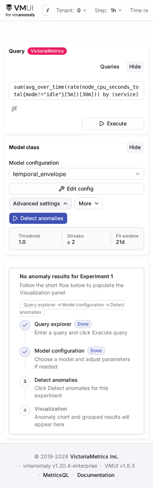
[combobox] (71, 174)
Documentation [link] (95, 475)
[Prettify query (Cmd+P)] (14, 109)
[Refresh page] (20, 10)
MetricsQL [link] (56, 475)
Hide (135, 66)
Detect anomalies (42, 218)
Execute (117, 123)
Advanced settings (36, 203)
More (85, 203)
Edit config (80, 188)
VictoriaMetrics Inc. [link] (94, 456)
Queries (110, 66)
